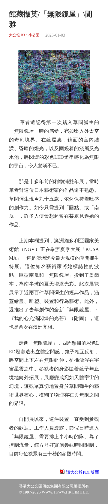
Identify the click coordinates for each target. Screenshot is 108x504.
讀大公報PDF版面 (82, 472)
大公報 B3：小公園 (24, 35)
